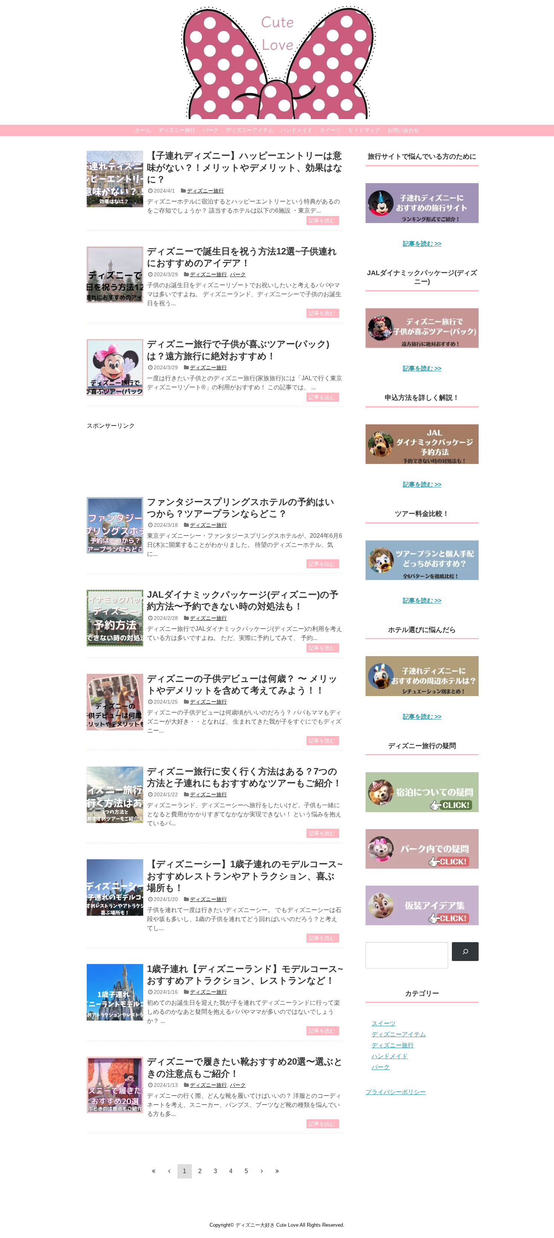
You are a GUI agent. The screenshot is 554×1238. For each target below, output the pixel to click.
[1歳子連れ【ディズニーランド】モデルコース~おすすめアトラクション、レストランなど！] (115, 992)
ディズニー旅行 (176, 130)
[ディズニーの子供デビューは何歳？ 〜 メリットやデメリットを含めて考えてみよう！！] (115, 702)
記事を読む (322, 220)
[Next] (262, 1171)
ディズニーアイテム (249, 130)
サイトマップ (364, 130)
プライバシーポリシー (396, 1092)
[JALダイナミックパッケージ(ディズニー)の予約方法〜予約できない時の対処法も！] (115, 618)
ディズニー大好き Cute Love (267, 1225)
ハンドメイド (296, 130)
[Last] (277, 1171)
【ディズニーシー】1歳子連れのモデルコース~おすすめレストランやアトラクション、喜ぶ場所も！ (245, 875)
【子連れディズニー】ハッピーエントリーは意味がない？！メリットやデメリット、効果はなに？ (245, 167)
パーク (211, 130)
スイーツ (330, 130)
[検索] (465, 951)
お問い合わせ (403, 130)
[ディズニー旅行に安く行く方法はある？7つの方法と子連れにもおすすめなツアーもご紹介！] (115, 795)
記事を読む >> (422, 243)
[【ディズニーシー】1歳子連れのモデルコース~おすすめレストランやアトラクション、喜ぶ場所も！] (115, 887)
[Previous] (169, 1171)
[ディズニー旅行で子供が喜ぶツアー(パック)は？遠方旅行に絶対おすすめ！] (115, 367)
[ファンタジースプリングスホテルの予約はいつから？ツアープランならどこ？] (115, 525)
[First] (154, 1171)
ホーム (143, 130)
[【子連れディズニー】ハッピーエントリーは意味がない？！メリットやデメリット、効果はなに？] (115, 179)
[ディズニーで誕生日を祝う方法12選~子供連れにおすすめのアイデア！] (115, 274)
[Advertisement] (215, 455)
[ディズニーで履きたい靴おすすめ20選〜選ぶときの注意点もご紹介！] (115, 1085)
